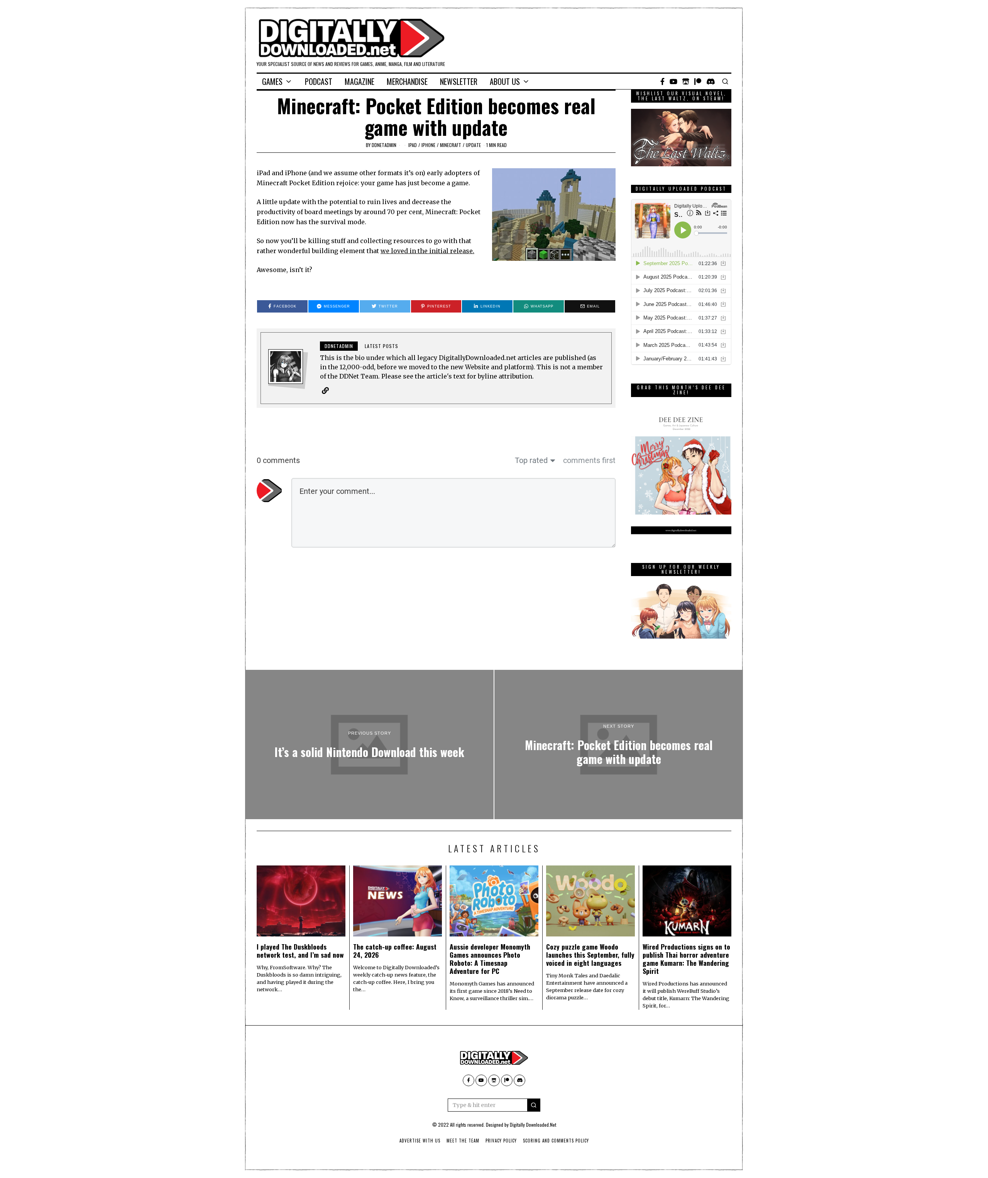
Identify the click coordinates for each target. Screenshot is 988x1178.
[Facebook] (662, 81)
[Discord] (710, 81)
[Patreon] (697, 81)
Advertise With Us (419, 1140)
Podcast (318, 81)
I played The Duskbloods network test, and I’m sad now (300, 950)
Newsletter (458, 81)
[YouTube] (673, 81)
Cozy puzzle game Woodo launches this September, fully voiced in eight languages (590, 954)
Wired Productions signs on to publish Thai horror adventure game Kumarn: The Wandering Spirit (686, 958)
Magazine (359, 81)
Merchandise (407, 81)
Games (272, 81)
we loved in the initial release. (427, 251)
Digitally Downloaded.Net (533, 1124)
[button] (533, 1105)
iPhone (428, 145)
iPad (412, 145)
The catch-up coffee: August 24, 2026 (394, 950)
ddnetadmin (384, 145)
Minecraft (450, 145)
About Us (505, 81)
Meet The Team (463, 1140)
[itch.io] (685, 81)
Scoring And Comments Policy (556, 1140)
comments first (589, 460)
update (473, 145)
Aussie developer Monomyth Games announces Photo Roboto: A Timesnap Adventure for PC (490, 958)
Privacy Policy (501, 1140)
